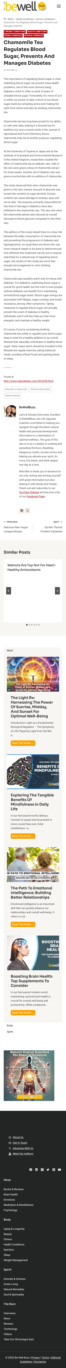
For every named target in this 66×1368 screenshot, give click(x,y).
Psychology (10, 1210)
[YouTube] (59, 1170)
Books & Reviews (14, 1189)
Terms (45, 1358)
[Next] (57, 590)
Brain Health (11, 1194)
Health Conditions (37, 31)
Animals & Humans (15, 1279)
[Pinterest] (53, 1170)
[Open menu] (58, 6)
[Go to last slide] (8, 590)
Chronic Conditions (14, 31)
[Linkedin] (36, 1170)
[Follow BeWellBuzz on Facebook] (21, 510)
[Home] (5, 19)
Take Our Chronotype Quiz (19, 1339)
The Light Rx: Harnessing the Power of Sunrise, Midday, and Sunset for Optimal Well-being (32, 706)
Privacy (35, 1358)
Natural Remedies (33, 35)
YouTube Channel (29, 492)
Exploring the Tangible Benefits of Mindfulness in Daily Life (32, 802)
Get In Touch (20, 1143)
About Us (18, 1137)
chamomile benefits (40, 389)
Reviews (8, 1324)
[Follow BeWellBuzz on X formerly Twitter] (27, 510)
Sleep (7, 1255)
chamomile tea (12, 395)
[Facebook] (31, 1170)
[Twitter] (48, 1170)
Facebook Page (36, 496)
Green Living (11, 1284)
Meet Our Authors (23, 1154)
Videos (8, 1334)
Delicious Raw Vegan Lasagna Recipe (16, 526)
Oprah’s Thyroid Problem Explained (51, 526)
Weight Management (16, 1260)
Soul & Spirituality (14, 1294)
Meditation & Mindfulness (18, 1205)
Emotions (9, 1200)
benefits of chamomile (16, 389)
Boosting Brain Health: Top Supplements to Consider (32, 981)
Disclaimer (40, 1362)
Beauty (8, 1234)
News (7, 1318)
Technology (10, 1329)
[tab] (27, 625)
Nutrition (9, 1250)
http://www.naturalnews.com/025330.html (28, 381)
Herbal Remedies (13, 35)
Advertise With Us (23, 1148)
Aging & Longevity (14, 1229)
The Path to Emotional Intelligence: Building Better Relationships (31, 893)
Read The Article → (23, 743)
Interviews (10, 1313)
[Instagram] (42, 1170)
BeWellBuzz (11, 70)
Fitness (8, 1239)
